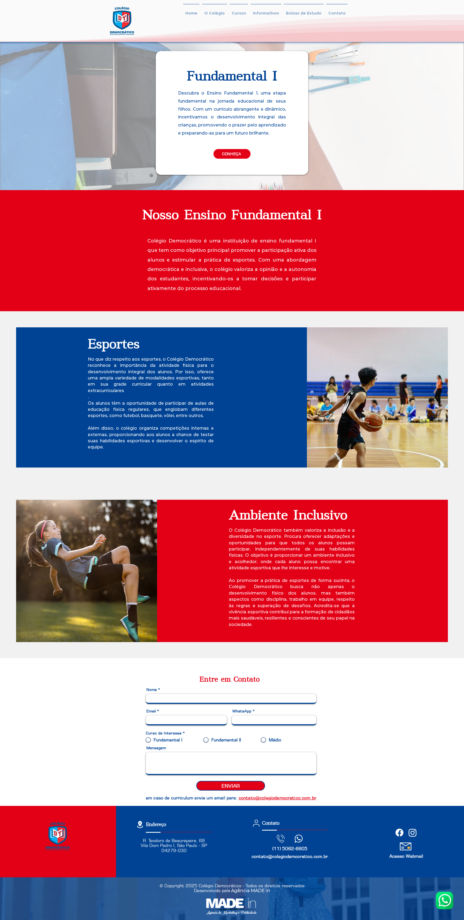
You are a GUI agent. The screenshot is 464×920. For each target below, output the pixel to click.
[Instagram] (412, 832)
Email (151, 711)
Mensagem (156, 748)
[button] (214, 10)
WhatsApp (241, 711)
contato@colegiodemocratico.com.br (290, 856)
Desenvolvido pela (212, 890)
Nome (151, 689)
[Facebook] (399, 832)
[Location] (140, 825)
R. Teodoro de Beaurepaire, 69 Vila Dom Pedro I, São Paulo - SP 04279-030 (174, 845)
